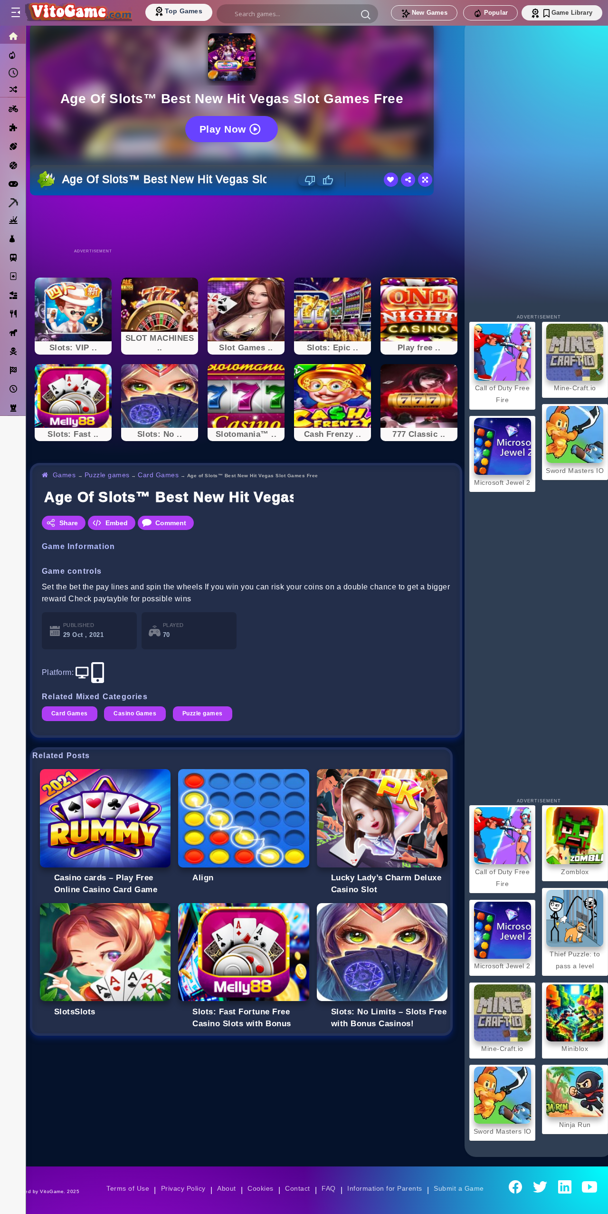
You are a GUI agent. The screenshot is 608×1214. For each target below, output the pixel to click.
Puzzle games (107, 475)
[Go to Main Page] (77, 13)
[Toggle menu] (15, 13)
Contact (297, 1188)
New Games (429, 12)
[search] (297, 13)
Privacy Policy (183, 1188)
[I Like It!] (324, 180)
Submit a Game (459, 1188)
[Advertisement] (246, 221)
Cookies (260, 1188)
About (226, 1188)
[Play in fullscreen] (425, 180)
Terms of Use (127, 1188)
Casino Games (135, 713)
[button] (365, 14)
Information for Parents (384, 1188)
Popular (496, 12)
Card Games (158, 475)
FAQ (329, 1188)
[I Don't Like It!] (307, 180)
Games (64, 475)
